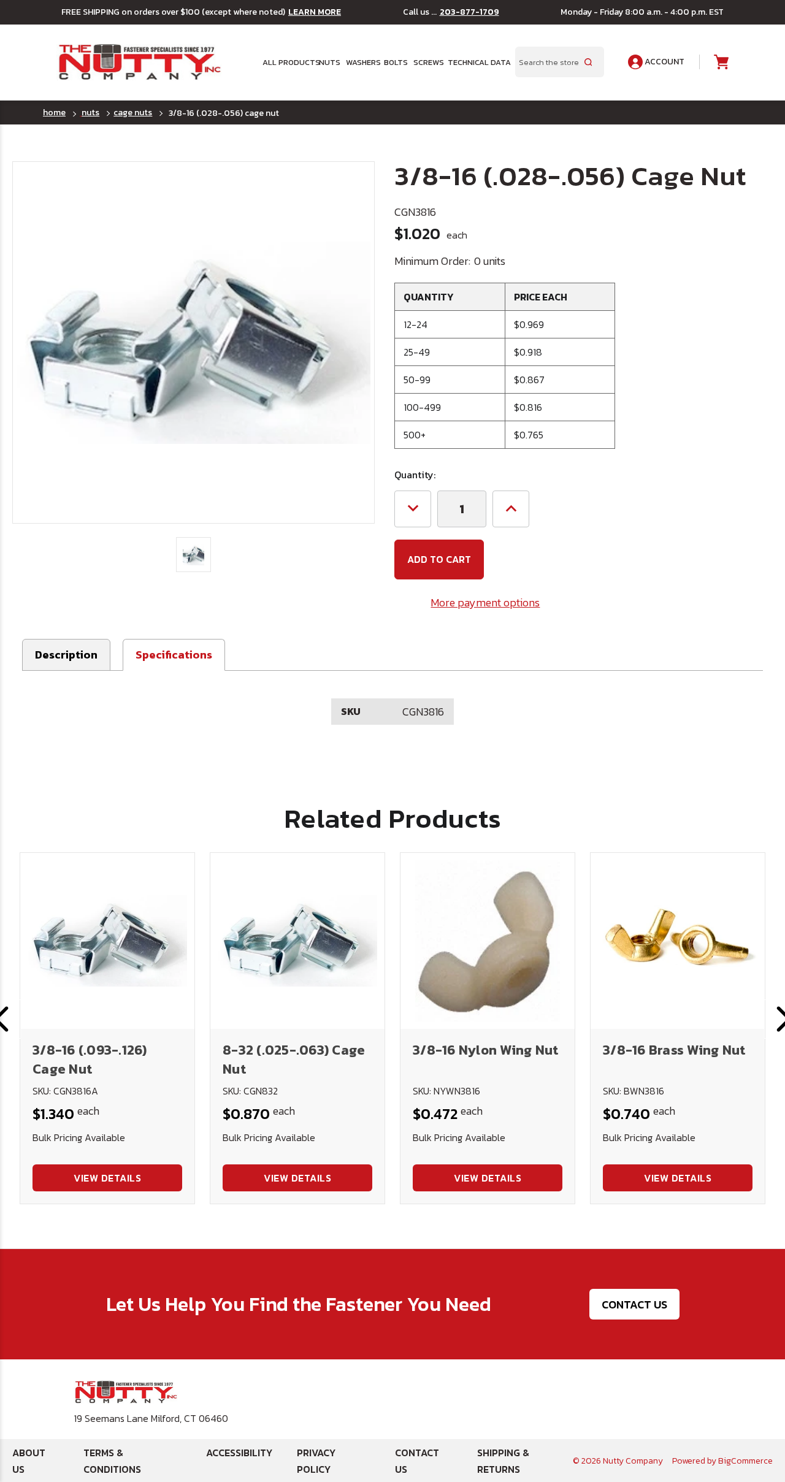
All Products (286, 62)
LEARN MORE (314, 12)
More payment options (485, 602)
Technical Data (474, 62)
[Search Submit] (588, 62)
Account (663, 61)
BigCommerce (745, 1460)
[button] (174, 655)
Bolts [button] (394, 62)
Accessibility (239, 1452)
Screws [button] (426, 62)
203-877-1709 (469, 12)
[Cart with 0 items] (720, 62)
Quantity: (414, 474)
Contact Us (634, 1304)
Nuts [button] (328, 62)
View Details (107, 1178)
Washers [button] (361, 62)
